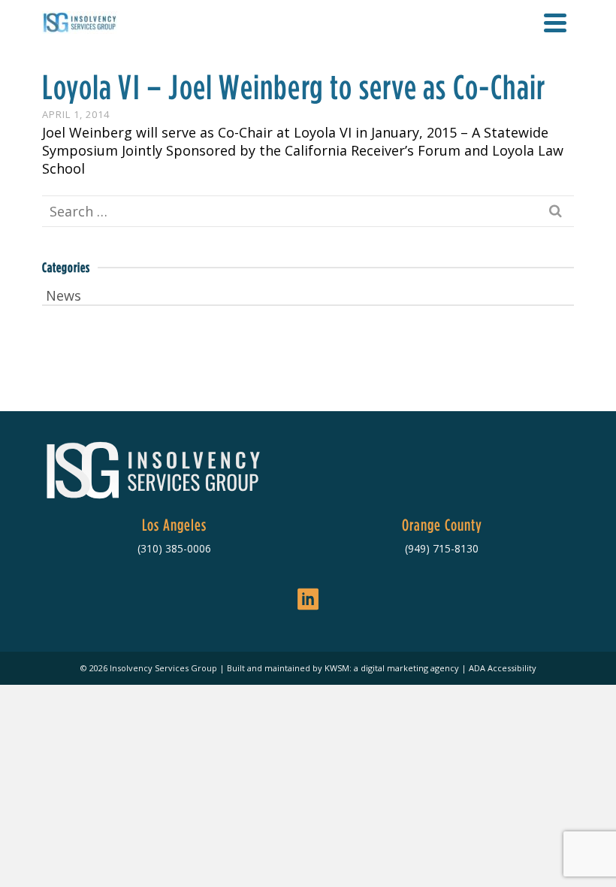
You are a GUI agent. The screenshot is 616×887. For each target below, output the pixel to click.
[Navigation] (555, 22)
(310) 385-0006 (174, 548)
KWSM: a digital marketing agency (392, 668)
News (63, 295)
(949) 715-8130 (442, 548)
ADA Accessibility (502, 668)
